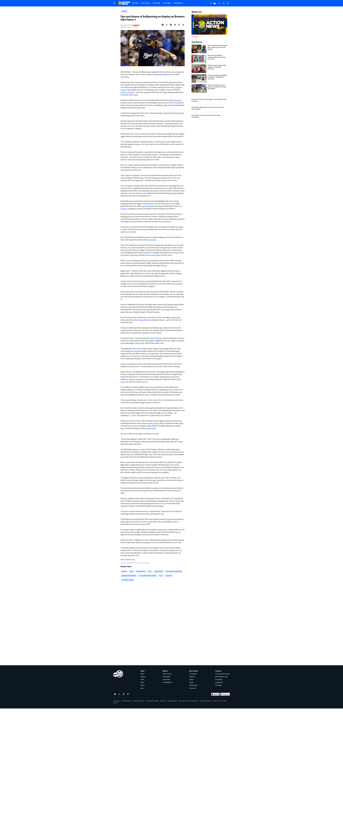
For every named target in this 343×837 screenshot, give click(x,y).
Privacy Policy (116, 700)
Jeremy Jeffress (155, 338)
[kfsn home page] (118, 673)
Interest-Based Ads (172, 700)
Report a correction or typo (127, 559)
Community (192, 688)
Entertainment (193, 685)
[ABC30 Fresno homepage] (123, 3)
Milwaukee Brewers (162, 74)
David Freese (156, 255)
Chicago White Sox (144, 320)
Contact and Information (222, 674)
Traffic (142, 679)
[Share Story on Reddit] (170, 24)
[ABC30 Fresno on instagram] (123, 694)
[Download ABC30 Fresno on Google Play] (225, 694)
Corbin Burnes (172, 519)
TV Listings (218, 685)
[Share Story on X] (166, 24)
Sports (191, 682)
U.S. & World (193, 674)
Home (142, 674)
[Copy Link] (183, 24)
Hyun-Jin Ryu (150, 428)
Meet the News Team (221, 676)
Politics (191, 679)
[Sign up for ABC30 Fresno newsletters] (128, 694)
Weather (142, 676)
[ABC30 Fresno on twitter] (119, 694)
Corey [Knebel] (135, 351)
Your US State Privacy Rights (152, 700)
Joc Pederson (131, 379)
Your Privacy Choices (126, 700)
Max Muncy (134, 255)
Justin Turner (150, 387)
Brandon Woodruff (127, 92)
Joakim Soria (175, 317)
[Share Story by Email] (179, 24)
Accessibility (219, 679)
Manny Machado (147, 206)
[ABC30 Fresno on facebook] (115, 694)
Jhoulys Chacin (153, 423)
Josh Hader (152, 239)
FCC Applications (194, 700)
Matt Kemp (140, 343)
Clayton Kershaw (175, 100)
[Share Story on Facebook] (162, 24)
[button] (114, 3)
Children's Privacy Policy (138, 700)
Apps (141, 688)
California (192, 676)
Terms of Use (163, 700)
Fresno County (145, 3)
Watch (142, 682)
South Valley (167, 3)
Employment (219, 682)
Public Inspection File (183, 700)
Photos (142, 685)
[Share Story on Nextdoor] (174, 24)
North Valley (156, 3)
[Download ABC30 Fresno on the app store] (215, 694)
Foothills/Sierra (178, 3)
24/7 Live (135, 3)
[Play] (209, 24)
